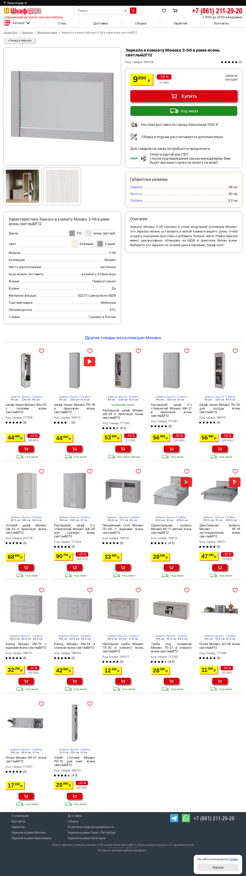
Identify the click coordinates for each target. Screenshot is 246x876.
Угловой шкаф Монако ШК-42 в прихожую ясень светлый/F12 (26, 529)
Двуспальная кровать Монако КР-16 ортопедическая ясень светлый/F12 (219, 531)
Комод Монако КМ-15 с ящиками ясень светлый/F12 (26, 645)
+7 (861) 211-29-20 (217, 10)
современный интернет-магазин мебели (33, 17)
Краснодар (15, 3)
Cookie (233, 859)
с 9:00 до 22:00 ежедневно (222, 17)
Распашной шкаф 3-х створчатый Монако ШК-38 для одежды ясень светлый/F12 (74, 531)
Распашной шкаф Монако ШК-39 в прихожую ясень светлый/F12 (123, 414)
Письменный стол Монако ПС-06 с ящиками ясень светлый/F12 (123, 529)
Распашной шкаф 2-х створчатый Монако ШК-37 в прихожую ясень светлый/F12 (171, 410)
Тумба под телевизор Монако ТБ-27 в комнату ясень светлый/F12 (171, 647)
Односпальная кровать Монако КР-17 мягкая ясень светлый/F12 (171, 529)
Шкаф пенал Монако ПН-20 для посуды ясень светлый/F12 (219, 408)
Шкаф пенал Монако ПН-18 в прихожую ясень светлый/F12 (74, 408)
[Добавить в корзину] (26, 449)
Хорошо (218, 867)
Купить (189, 96)
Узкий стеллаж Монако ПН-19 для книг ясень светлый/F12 (74, 761)
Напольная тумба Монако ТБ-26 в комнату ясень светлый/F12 (123, 647)
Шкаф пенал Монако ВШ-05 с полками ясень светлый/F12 (26, 408)
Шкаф (25, 11)
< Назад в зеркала (20, 40)
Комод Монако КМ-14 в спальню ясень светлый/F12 (74, 645)
